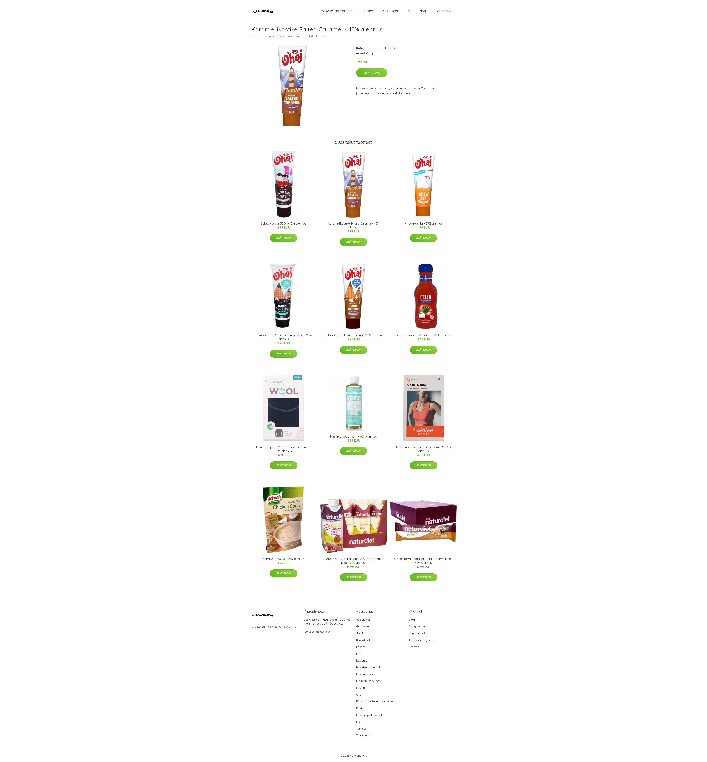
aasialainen (363, 619)
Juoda (360, 633)
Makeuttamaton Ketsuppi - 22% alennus (423, 335)
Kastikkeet (390, 11)
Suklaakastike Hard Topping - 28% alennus (353, 335)
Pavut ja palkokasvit (369, 715)
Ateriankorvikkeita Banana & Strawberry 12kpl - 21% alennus (353, 561)
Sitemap (414, 647)
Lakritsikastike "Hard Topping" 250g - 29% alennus (283, 337)
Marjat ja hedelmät (368, 681)
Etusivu (255, 36)
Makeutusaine (365, 674)
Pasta (360, 708)
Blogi (422, 11)
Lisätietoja (372, 72)
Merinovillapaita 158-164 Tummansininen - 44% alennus (283, 449)
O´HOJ (393, 48)
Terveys (361, 728)
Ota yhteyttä (417, 626)
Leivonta (361, 660)
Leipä (359, 653)
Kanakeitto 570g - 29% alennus (284, 559)
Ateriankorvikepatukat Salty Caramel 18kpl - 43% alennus (423, 561)
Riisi (358, 722)
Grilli (408, 11)
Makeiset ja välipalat (337, 11)
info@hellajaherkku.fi (317, 632)
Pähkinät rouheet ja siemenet (375, 701)
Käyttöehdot (417, 633)
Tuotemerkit (443, 11)
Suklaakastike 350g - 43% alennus (283, 223)
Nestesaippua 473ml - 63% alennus (353, 436)
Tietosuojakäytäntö (421, 640)
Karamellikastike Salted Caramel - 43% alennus (353, 225)
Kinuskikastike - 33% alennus (423, 223)
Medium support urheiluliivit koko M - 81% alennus (423, 449)
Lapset (360, 647)
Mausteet (368, 11)
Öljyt (359, 694)
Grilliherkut (363, 626)
